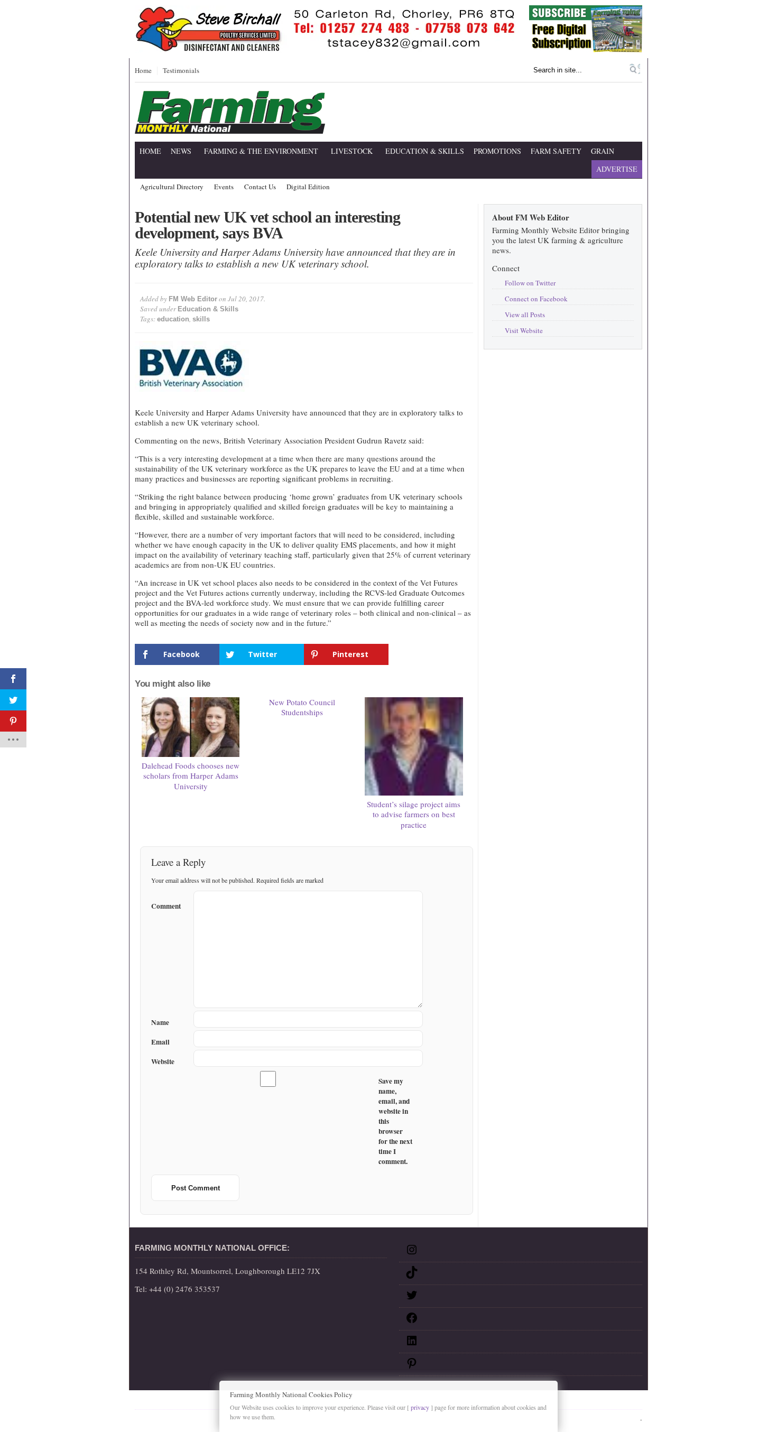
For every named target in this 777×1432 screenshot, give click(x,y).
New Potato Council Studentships (302, 707)
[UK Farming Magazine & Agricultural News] (230, 127)
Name (160, 1023)
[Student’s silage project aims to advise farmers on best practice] (414, 746)
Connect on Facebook (536, 298)
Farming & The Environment (261, 151)
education (173, 319)
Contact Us (260, 187)
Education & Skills (424, 151)
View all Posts (525, 314)
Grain (602, 151)
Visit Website (524, 330)
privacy (420, 1407)
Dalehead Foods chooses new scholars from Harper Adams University (190, 775)
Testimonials (181, 71)
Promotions (497, 151)
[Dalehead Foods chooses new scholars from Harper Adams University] (191, 727)
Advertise (616, 169)
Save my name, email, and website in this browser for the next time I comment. (395, 1121)
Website (162, 1062)
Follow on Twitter (530, 283)
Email (160, 1042)
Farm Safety (556, 151)
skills (201, 319)
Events (224, 187)
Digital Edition (308, 187)
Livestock (352, 151)
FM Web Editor (193, 299)
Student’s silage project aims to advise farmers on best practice (413, 814)
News (181, 151)
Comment (166, 904)
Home (143, 71)
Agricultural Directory (172, 187)
